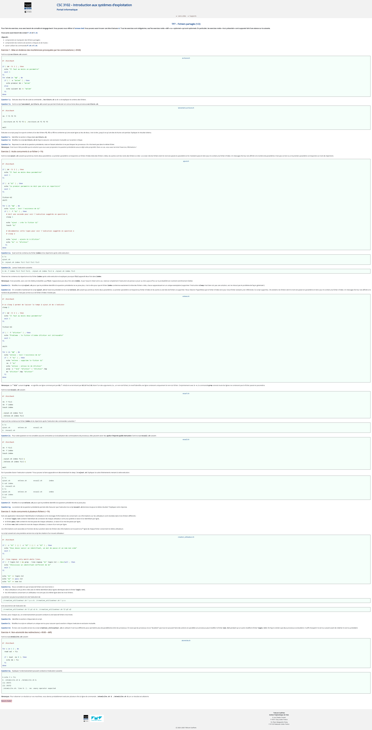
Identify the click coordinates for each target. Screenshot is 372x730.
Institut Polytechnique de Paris (279, 715)
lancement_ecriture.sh (186, 108)
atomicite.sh (186, 640)
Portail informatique (67, 9)
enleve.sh (186, 296)
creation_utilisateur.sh (186, 537)
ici (119, 28)
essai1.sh (186, 393)
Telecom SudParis (279, 713)
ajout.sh (186, 161)
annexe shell (79, 28)
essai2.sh (186, 439)
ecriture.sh (186, 58)
